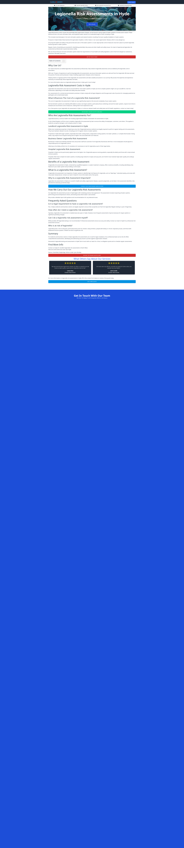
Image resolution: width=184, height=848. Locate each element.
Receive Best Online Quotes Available (92, 112)
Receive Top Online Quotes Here (92, 255)
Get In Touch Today (92, 57)
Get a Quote (92, 24)
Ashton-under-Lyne (71, 252)
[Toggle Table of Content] (62, 61)
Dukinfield (56, 252)
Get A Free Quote (92, 281)
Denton (50, 252)
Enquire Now (92, 286)
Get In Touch (131, 2)
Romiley (79, 252)
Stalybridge (62, 252)
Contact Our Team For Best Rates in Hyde (92, 186)
